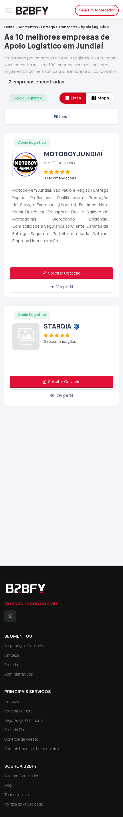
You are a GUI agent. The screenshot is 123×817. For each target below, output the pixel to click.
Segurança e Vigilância (24, 645)
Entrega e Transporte (59, 27)
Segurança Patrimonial (24, 720)
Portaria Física (16, 729)
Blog (8, 785)
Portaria (11, 664)
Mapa (103, 98)
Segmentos (28, 27)
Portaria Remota (18, 711)
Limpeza (11, 655)
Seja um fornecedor (97, 10)
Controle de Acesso (21, 739)
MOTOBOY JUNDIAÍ (73, 154)
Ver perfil (64, 286)
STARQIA (57, 326)
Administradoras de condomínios (33, 748)
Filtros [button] (60, 116)
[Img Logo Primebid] (40, 9)
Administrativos (18, 674)
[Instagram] (10, 616)
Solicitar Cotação (64, 273)
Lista (76, 98)
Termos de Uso (17, 794)
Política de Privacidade (23, 804)
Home (9, 27)
